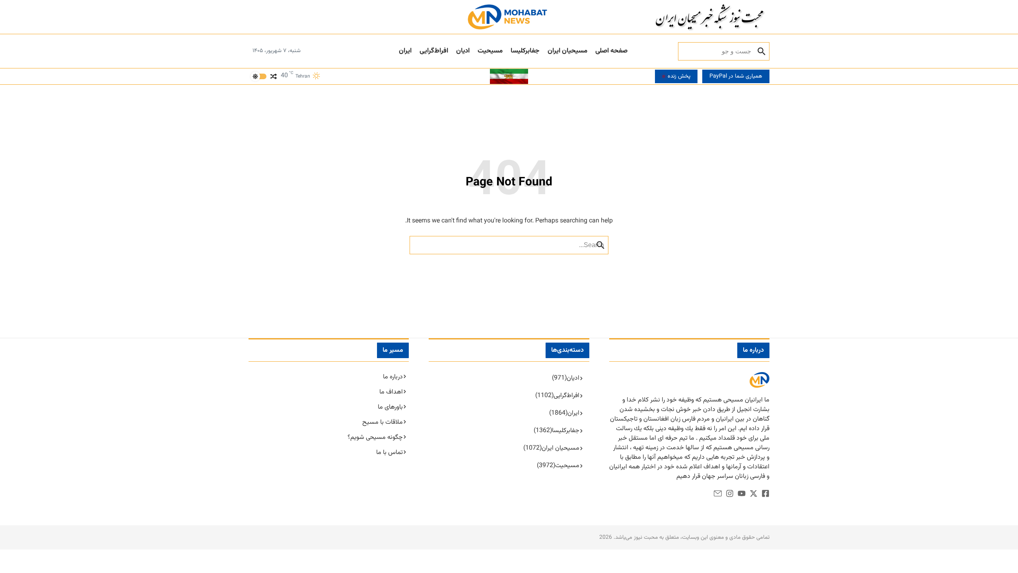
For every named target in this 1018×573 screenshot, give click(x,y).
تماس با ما (389, 453)
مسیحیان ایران (567, 51)
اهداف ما (391, 392)
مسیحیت (490, 51)
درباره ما (393, 377)
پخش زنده (679, 76)
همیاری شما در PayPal (735, 76)
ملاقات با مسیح (382, 422)
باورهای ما (390, 407)
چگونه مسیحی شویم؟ (375, 437)
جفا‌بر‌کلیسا (525, 51)
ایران (405, 51)
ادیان (463, 51)
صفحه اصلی (611, 51)
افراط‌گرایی (434, 51)
